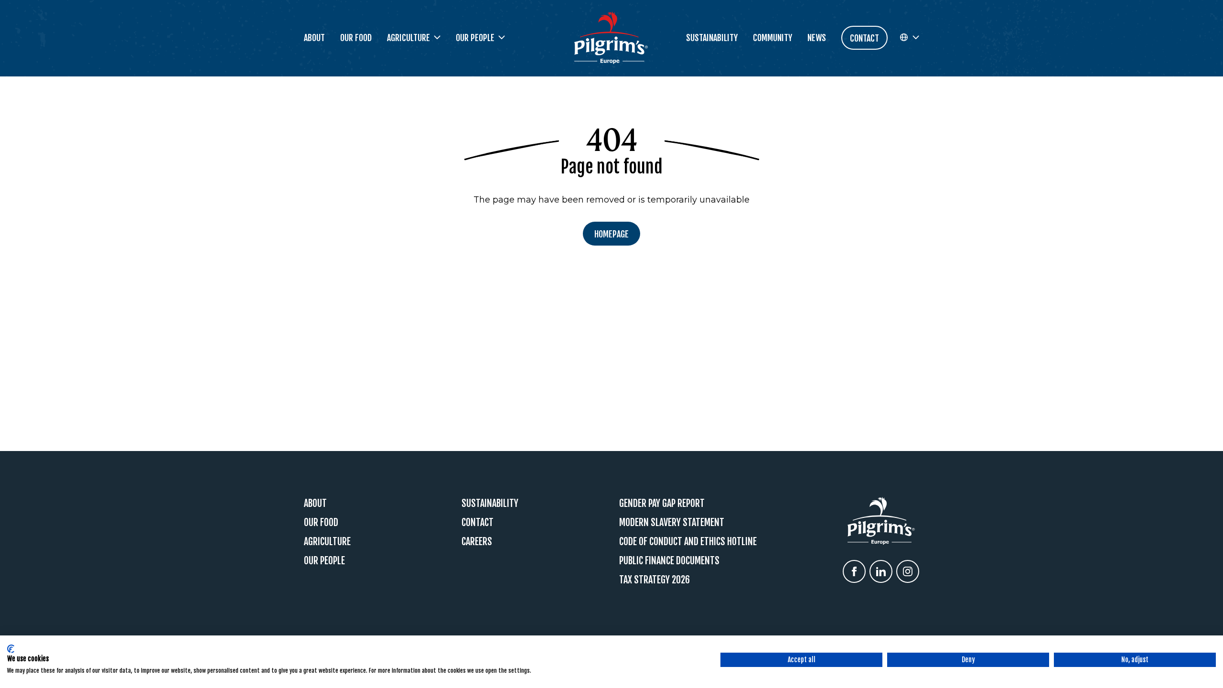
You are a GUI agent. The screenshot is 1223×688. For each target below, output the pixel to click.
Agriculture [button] (408, 37)
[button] (909, 37)
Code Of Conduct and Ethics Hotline (688, 542)
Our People (324, 561)
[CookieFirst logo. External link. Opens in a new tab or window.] (10, 649)
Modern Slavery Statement (671, 522)
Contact (477, 522)
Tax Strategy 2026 (654, 580)
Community (772, 37)
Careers (476, 542)
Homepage (611, 234)
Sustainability (712, 37)
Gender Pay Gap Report (662, 503)
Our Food (356, 37)
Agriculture (327, 542)
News (816, 37)
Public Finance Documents (669, 561)
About (314, 37)
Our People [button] (475, 37)
